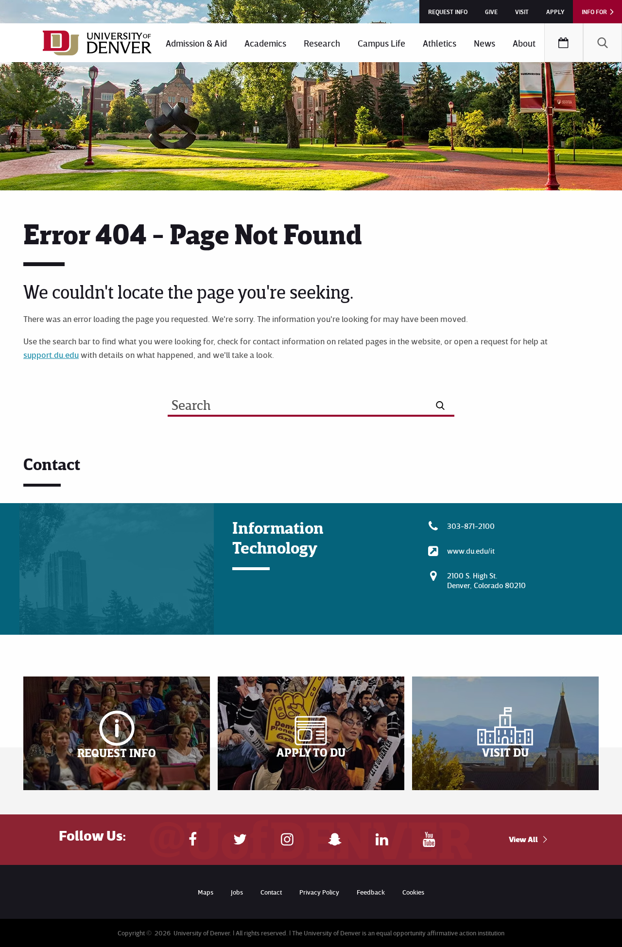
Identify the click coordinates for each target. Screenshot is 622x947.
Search (602, 42)
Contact (271, 892)
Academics (265, 43)
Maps (205, 892)
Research (322, 43)
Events (563, 42)
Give (491, 12)
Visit (522, 12)
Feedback (371, 892)
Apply (555, 12)
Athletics (439, 43)
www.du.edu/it (471, 551)
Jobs (237, 892)
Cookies (413, 892)
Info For (594, 12)
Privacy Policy (319, 892)
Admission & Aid (196, 43)
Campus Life (381, 43)
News (484, 43)
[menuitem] (196, 42)
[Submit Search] (440, 405)
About (524, 43)
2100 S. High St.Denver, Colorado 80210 (486, 580)
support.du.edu (51, 354)
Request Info (447, 12)
